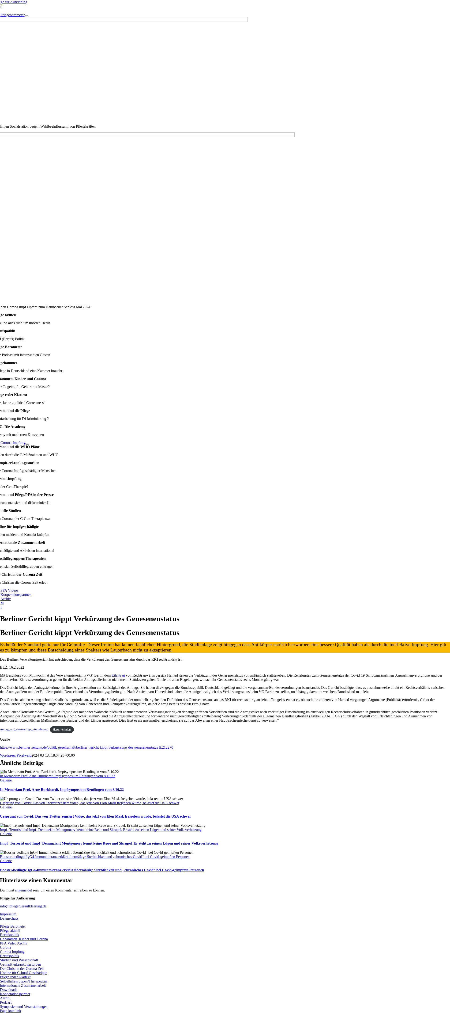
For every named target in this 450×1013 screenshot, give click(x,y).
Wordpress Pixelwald (15, 755)
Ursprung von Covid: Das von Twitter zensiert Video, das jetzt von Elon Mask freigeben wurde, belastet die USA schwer (89, 803)
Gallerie (6, 780)
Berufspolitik (9, 935)
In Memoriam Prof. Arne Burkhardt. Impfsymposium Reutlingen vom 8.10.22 (57, 776)
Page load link (10, 1011)
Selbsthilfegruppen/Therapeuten (23, 981)
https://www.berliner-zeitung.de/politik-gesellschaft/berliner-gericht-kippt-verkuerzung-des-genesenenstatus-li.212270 (86, 747)
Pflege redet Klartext (15, 977)
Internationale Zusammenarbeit (23, 985)
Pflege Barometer (13, 926)
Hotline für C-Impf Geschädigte (23, 973)
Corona (5, 947)
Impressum (8, 914)
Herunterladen (62, 729)
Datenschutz (9, 918)
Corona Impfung (12, 952)
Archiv (5, 998)
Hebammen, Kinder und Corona (24, 939)
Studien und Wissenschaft (19, 960)
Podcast (5, 1002)
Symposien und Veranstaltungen (24, 1007)
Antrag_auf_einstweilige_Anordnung (24, 729)
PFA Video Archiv (13, 943)
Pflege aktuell (10, 931)
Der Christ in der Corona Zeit (22, 969)
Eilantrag (119, 675)
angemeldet (23, 890)
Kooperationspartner (15, 994)
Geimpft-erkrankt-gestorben (20, 964)
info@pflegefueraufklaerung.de (23, 906)
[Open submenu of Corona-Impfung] (27, 444)
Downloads (8, 990)
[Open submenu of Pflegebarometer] (26, 16)
